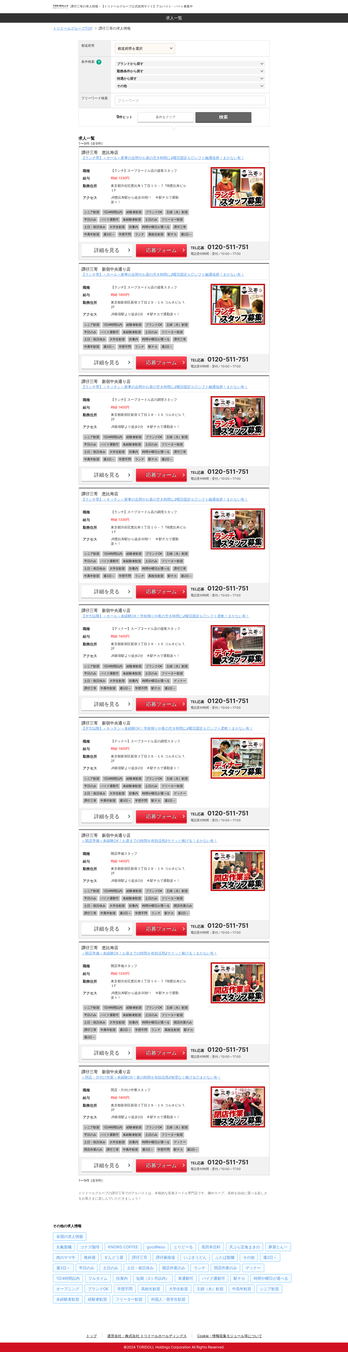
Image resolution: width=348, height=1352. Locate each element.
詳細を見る (106, 250)
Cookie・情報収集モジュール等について (229, 1336)
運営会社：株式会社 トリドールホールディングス (147, 1336)
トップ (91, 1336)
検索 (223, 116)
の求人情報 (69, 1236)
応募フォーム (161, 250)
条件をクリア (166, 117)
